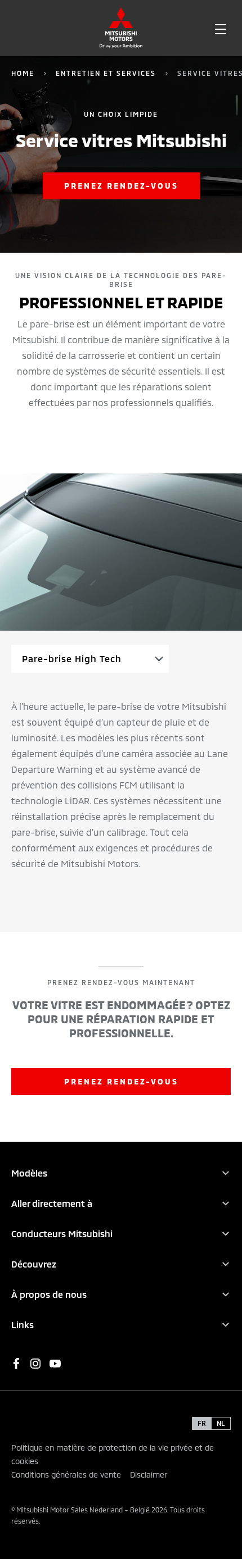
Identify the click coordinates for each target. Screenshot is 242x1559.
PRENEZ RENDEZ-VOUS (121, 1081)
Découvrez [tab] (33, 1264)
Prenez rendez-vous (121, 185)
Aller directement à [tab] (51, 1203)
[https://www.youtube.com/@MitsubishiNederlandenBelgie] (55, 1363)
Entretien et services (106, 73)
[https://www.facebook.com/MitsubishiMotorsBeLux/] (16, 1363)
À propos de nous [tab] (49, 1294)
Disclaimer (148, 1474)
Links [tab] (22, 1324)
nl (221, 1423)
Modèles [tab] (29, 1173)
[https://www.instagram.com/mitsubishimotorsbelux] (35, 1363)
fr (202, 1423)
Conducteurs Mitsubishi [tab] (62, 1233)
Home (22, 73)
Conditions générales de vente (66, 1474)
